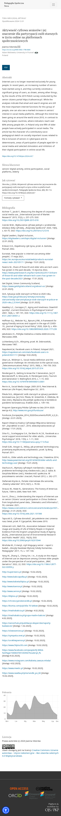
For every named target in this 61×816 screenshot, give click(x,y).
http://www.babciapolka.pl (14, 576)
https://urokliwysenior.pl (13, 640)
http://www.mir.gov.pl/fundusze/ (28, 410)
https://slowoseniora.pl (13, 630)
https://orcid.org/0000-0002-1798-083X (16, 50)
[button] (6, 810)
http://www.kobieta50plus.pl (15, 581)
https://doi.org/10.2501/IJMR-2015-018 (20, 220)
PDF (6, 67)
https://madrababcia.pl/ (13, 610)
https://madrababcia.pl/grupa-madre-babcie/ (23, 615)
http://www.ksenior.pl (12, 586)
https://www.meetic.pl (12, 668)
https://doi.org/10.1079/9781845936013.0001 (23, 381)
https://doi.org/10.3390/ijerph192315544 (21, 540)
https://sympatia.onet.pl (13, 635)
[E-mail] (19, 46)
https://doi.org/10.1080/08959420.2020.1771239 (34, 329)
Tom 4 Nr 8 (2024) (9, 18)
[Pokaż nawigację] (53, 4)
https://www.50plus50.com (14, 645)
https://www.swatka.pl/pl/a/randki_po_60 (21, 673)
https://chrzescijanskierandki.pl (17, 600)
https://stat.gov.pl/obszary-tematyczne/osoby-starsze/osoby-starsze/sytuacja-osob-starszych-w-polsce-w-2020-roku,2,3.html (30, 299)
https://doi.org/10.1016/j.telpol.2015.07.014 (22, 368)
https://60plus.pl (10, 596)
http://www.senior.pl (11, 591)
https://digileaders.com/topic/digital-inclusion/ (24, 238)
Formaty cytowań (12, 198)
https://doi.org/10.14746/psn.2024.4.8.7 (17, 156)
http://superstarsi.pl (11, 572)
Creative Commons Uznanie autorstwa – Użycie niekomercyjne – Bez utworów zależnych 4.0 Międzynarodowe (30, 753)
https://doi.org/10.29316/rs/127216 (32, 230)
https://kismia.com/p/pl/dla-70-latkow (20, 605)
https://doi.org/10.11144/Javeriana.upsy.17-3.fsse (25, 442)
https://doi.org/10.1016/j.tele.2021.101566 (22, 513)
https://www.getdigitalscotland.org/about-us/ (23, 286)
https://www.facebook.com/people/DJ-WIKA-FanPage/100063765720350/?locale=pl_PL (23, 651)
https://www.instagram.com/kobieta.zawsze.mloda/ (26, 660)
